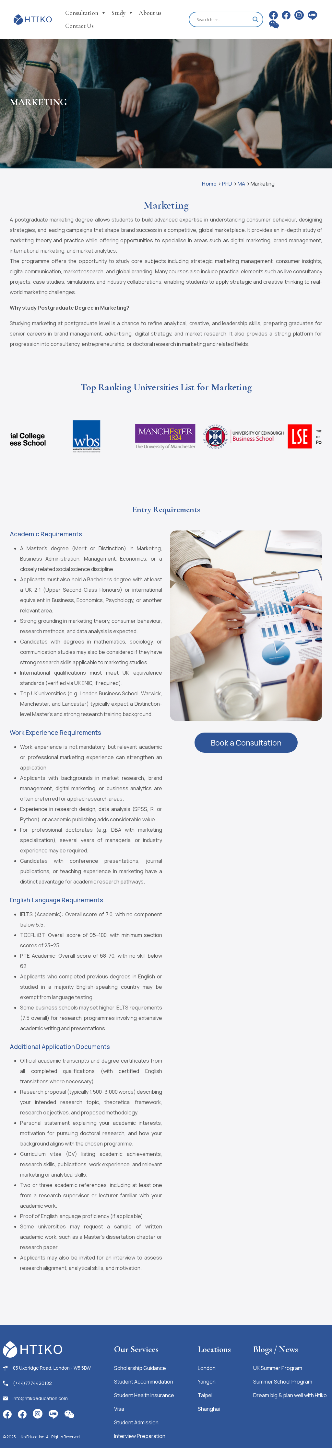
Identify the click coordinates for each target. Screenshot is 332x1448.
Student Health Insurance (144, 1395)
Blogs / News (275, 1349)
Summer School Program (282, 1381)
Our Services (136, 1349)
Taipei (205, 1395)
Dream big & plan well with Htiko (290, 1395)
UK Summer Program (277, 1368)
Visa (119, 1408)
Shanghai (209, 1408)
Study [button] (118, 13)
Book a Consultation (246, 742)
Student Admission (136, 1422)
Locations (214, 1349)
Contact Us (79, 25)
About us (150, 13)
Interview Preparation (139, 1436)
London (207, 1368)
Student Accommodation (143, 1381)
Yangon (207, 1381)
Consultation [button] (81, 13)
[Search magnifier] (255, 19)
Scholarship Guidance (140, 1368)
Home (209, 183)
